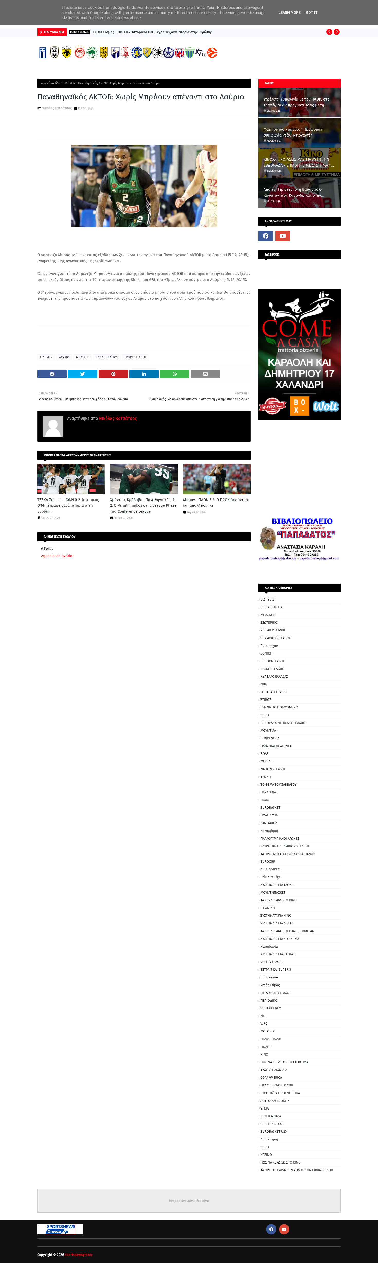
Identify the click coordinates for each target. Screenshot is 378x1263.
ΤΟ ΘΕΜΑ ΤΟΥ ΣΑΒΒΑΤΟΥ (278, 784)
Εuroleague (269, 977)
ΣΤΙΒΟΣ (265, 700)
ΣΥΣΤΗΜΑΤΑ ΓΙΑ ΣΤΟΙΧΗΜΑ (279, 939)
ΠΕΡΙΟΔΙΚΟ (268, 1000)
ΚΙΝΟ (264, 1054)
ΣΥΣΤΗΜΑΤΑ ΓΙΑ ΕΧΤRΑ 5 (277, 954)
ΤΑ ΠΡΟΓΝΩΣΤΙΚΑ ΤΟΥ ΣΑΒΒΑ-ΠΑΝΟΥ (287, 854)
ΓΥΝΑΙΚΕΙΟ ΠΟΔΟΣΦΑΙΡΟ (279, 707)
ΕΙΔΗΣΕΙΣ (69, 83)
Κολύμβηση (269, 831)
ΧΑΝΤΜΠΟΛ (268, 823)
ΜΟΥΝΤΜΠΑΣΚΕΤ (272, 892)
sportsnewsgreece (79, 1255)
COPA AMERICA (271, 1077)
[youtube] (282, 236)
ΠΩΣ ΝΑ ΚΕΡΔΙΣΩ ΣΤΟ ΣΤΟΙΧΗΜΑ (284, 1062)
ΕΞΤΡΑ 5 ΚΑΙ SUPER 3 (275, 969)
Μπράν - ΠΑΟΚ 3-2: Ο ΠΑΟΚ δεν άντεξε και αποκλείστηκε (216, 502)
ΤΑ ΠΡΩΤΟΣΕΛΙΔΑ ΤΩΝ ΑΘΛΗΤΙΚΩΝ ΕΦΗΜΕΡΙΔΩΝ (296, 1170)
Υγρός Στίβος (270, 985)
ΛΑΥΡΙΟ (64, 357)
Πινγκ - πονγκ (270, 1039)
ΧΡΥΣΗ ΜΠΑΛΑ (270, 1116)
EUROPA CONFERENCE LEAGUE (282, 723)
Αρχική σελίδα (50, 83)
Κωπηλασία (269, 946)
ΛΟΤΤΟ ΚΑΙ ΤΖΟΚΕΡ (274, 1101)
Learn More (289, 13)
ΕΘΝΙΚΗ (266, 653)
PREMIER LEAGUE (273, 630)
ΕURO (264, 1147)
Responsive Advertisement (189, 1201)
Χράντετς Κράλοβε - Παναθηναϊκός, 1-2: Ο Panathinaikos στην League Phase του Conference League (143, 505)
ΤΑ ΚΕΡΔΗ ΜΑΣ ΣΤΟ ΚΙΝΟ (278, 900)
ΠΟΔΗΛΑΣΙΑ (269, 815)
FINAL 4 (265, 1047)
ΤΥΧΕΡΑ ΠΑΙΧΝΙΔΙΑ (273, 1070)
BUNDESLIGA (269, 738)
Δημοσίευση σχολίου (57, 556)
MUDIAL (266, 761)
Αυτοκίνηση (269, 1139)
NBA (263, 684)
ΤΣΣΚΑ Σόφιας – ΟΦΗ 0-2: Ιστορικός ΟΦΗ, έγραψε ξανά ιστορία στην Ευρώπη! (152, 32)
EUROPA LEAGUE (272, 661)
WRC (263, 1023)
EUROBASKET (270, 808)
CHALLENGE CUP (272, 1124)
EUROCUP (267, 862)
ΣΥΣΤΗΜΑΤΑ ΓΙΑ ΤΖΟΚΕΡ (277, 885)
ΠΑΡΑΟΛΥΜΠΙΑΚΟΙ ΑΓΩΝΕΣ (279, 838)
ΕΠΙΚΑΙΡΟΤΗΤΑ (271, 607)
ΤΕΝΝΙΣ (266, 777)
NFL (263, 1016)
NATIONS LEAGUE (273, 769)
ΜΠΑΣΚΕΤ (82, 357)
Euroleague (269, 646)
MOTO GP (267, 1031)
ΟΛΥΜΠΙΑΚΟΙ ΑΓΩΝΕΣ (276, 746)
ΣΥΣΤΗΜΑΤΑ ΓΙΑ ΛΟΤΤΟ (277, 923)
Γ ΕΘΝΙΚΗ (267, 908)
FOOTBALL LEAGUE (273, 692)
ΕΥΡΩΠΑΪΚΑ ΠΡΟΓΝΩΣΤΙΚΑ (280, 1093)
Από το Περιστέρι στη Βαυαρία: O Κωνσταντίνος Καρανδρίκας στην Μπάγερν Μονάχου (293, 192)
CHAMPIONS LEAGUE (275, 638)
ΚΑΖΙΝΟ (266, 1155)
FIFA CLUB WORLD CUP (276, 1085)
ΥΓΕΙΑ (264, 1108)
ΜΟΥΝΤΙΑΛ (268, 730)
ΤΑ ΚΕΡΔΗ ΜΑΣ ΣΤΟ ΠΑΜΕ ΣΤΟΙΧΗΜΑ (287, 931)
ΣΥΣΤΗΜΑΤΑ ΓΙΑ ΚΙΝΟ (275, 915)
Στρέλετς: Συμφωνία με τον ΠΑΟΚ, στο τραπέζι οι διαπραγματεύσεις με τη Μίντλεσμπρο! (297, 102)
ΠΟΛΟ (264, 800)
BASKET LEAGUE (135, 357)
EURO (264, 715)
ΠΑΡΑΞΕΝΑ (268, 792)
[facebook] (265, 236)
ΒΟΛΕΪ (264, 754)
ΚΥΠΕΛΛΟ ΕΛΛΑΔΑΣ (274, 676)
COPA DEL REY (270, 1008)
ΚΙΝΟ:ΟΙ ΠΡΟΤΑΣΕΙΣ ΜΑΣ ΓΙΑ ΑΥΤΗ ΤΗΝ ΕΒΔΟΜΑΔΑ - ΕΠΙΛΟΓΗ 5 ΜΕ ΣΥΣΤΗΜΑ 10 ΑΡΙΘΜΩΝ (298, 162)
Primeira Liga (270, 877)
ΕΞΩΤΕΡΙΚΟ (268, 622)
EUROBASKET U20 (273, 1131)
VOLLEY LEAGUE (271, 962)
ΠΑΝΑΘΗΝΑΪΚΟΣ (107, 357)
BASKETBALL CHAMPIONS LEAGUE (285, 846)
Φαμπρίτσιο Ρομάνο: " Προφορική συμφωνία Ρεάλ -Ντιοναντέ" (293, 132)
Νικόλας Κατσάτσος (57, 108)
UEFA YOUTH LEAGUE (275, 993)
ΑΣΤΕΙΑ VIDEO (270, 869)
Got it (312, 13)
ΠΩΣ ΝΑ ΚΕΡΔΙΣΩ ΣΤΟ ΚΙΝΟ (280, 1162)
